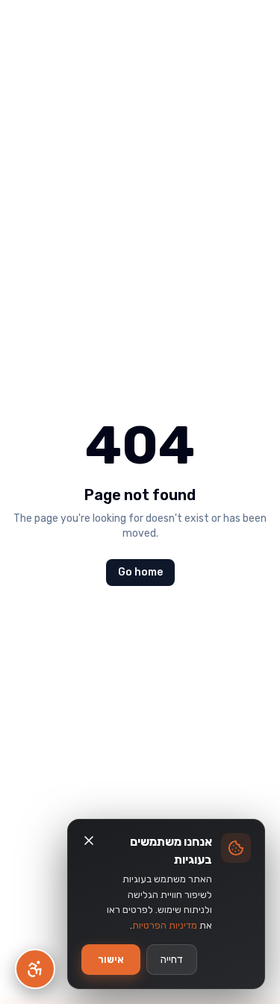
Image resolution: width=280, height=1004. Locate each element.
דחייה (172, 959)
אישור (111, 959)
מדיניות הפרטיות (164, 925)
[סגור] (88, 840)
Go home (140, 572)
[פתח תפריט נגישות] (35, 969)
